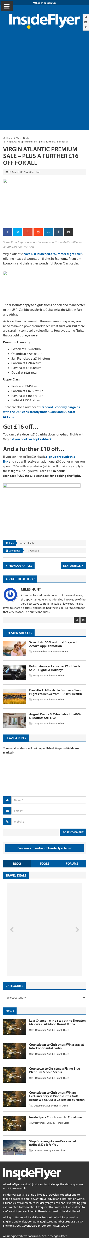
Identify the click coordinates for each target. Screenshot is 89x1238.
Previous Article (20, 565)
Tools (44, 863)
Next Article (72, 565)
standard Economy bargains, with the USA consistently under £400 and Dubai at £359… (42, 412)
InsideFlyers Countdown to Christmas (55, 1117)
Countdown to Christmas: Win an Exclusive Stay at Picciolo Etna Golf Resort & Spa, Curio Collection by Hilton (57, 1096)
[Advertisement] (44, 83)
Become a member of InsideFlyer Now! (44, 848)
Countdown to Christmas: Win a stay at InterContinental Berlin (56, 1046)
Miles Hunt (31, 589)
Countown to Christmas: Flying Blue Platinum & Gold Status (54, 1070)
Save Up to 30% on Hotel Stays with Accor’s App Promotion (54, 644)
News (10, 1011)
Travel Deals (32, 550)
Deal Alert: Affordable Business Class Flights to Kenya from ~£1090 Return (55, 692)
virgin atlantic (27, 542)
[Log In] (86, 27)
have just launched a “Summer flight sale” (52, 254)
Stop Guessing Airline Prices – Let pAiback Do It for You (52, 1143)
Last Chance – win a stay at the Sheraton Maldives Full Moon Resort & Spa (57, 1022)
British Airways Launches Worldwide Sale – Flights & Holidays (54, 668)
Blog (17, 863)
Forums (72, 863)
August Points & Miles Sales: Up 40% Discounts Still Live (55, 716)
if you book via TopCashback (32, 439)
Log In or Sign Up (46, 2)
